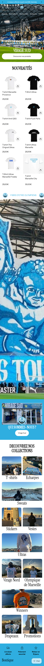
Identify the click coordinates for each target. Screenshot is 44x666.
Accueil (4, 14)
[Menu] (2, 7)
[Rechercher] (7, 7)
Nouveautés (23, 14)
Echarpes (33, 14)
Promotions (13, 14)
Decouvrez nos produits (22, 56)
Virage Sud (22, 433)
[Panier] (41, 7)
